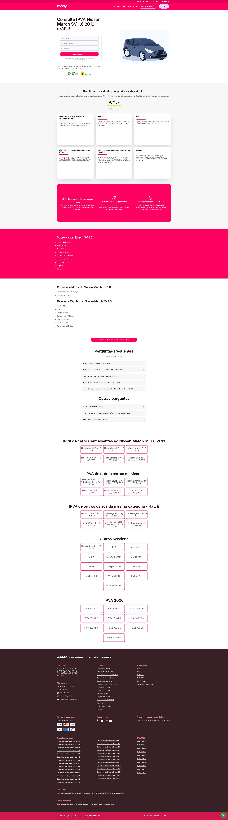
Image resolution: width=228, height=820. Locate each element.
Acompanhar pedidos (147, 6)
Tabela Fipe (100, 703)
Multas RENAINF (114, 585)
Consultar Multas (102, 694)
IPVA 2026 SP (91, 608)
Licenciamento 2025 (103, 687)
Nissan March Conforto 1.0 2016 (136, 458)
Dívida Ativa (136, 556)
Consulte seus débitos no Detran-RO (108, 775)
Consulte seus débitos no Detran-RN (108, 750)
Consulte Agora (78, 54)
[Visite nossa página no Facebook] (102, 720)
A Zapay (117, 6)
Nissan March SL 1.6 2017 (114, 449)
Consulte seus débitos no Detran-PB (108, 772)
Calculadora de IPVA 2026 (91, 547)
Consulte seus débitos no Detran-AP (68, 760)
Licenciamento (137, 547)
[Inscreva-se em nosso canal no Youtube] (110, 720)
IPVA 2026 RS (91, 618)
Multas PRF (136, 576)
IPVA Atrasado (141, 681)
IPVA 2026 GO (114, 628)
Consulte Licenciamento (104, 681)
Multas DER (91, 576)
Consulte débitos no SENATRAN (107, 675)
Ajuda (135, 6)
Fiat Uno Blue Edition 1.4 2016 (91, 514)
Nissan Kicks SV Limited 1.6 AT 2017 (114, 482)
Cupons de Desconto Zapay (146, 684)
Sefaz (91, 566)
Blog (129, 6)
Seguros (99, 709)
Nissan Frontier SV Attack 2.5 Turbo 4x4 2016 (91, 482)
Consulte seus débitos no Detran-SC (68, 751)
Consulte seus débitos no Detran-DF (68, 741)
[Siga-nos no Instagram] (106, 720)
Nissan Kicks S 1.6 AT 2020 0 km (114, 491)
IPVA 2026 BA (91, 628)
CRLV (91, 556)
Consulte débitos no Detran (105, 672)
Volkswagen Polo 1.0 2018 (137, 514)
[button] (114, 363)
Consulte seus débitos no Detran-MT (69, 769)
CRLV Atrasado (114, 556)
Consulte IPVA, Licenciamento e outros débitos (113, 340)
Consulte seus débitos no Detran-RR (68, 779)
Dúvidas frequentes (66, 696)
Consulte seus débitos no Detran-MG (69, 744)
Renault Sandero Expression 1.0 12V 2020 (114, 524)
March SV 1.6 (106, 657)
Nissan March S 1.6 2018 (137, 449)
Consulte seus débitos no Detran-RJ (108, 741)
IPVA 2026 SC (137, 618)
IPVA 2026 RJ (114, 618)
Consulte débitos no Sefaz (105, 678)
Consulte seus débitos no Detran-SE (108, 778)
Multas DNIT (114, 576)
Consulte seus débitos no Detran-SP (108, 744)
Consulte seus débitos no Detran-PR (68, 748)
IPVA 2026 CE (136, 628)
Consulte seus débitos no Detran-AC (68, 763)
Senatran (136, 566)
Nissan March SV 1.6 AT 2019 (91, 458)
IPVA (114, 547)
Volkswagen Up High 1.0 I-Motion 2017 (114, 514)
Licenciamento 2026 (103, 690)
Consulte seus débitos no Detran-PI (68, 776)
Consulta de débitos (77, 657)
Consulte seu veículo (103, 668)
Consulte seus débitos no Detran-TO (68, 782)
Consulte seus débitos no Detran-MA (109, 766)
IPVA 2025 (140, 675)
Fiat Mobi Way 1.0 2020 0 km (136, 524)
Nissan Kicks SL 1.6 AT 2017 (136, 491)
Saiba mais (120, 793)
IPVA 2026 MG (114, 608)
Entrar (163, 6)
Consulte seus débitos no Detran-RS (108, 747)
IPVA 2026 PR (136, 608)
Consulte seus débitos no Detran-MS (109, 769)
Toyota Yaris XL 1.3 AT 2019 (91, 524)
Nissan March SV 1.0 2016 (91, 449)
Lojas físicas (63, 689)
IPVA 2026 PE (114, 637)
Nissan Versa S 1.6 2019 (91, 491)
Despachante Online (103, 697)
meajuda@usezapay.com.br (68, 699)
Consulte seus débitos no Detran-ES (108, 756)
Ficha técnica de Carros (104, 706)
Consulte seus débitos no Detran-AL (108, 763)
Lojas (124, 6)
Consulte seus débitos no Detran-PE (68, 754)
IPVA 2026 (140, 678)
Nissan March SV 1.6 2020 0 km (114, 458)
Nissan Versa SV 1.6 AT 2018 (137, 482)
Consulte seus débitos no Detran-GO (68, 766)
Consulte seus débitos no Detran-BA (108, 753)
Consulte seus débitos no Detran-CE (68, 757)
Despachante (114, 566)
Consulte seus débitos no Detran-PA (68, 773)
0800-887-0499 (65, 693)
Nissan (96, 657)
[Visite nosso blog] (98, 720)
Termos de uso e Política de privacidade (83, 59)
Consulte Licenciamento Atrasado (107, 684)
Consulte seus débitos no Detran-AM (109, 759)
